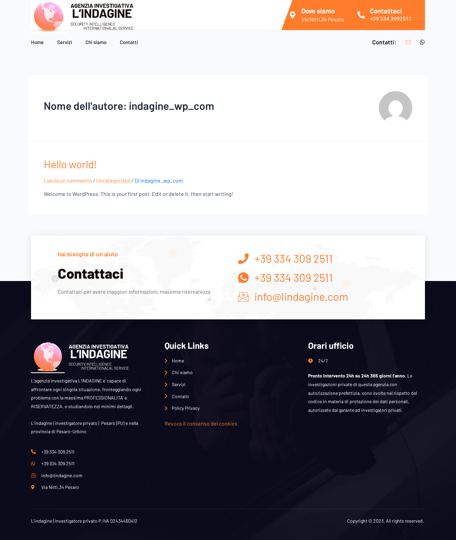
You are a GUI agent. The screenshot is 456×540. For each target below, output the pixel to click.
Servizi (64, 42)
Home (37, 42)
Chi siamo (95, 42)
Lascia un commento (68, 180)
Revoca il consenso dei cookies (201, 423)
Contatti (129, 42)
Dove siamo (318, 11)
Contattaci (386, 11)
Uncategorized (113, 180)
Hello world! (70, 164)
